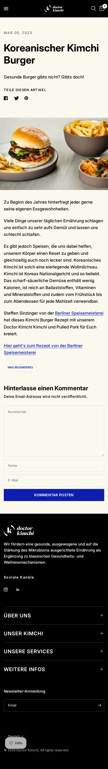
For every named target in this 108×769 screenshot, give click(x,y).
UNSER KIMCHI (23, 633)
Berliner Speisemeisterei (79, 313)
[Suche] (93, 8)
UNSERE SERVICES (28, 651)
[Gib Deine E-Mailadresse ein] (99, 705)
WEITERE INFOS (24, 669)
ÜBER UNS (17, 616)
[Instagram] (9, 589)
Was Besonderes (20, 367)
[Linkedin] (21, 589)
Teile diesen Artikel (25, 90)
